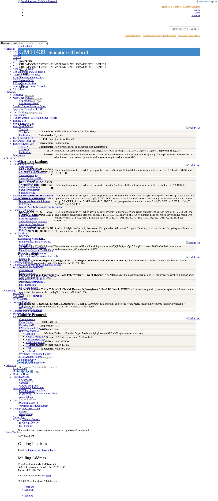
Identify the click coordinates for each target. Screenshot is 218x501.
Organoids (24, 259)
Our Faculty (25, 100)
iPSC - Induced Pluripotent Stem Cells (38, 256)
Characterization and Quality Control (37, 276)
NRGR (16, 51)
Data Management (28, 218)
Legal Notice (25, 423)
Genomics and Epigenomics (33, 253)
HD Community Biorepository (28, 77)
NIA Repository (34, 345)
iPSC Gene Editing (28, 287)
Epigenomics (19, 115)
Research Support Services (32, 172)
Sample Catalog (133, 35)
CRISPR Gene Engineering (33, 247)
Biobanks (30, 333)
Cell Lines (18, 296)
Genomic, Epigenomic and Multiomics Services (37, 264)
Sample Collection (28, 215)
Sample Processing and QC (33, 221)
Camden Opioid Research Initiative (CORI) (35, 117)
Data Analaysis (26, 230)
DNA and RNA (21, 299)
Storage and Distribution (31, 224)
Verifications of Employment (33, 405)
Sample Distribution (29, 184)
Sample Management (29, 187)
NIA (15, 60)
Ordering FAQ (26, 325)
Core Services (26, 166)
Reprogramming (27, 273)
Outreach (23, 382)
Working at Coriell (28, 403)
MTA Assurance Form (30, 356)
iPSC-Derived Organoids (32, 282)
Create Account (27, 319)
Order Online (26, 322)
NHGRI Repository (35, 339)
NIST (28, 348)
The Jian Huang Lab (23, 123)
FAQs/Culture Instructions (32, 328)
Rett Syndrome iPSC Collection (29, 71)
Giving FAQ (25, 414)
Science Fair (25, 379)
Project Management (29, 169)
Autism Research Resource (26, 74)
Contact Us (18, 417)
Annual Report (26, 397)
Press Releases (26, 391)
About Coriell (20, 368)
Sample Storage (27, 192)
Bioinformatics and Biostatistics (35, 241)
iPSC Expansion (27, 284)
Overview (18, 94)
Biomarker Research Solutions (34, 201)
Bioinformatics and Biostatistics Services (33, 195)
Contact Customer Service (32, 362)
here (48, 475)
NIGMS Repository (35, 336)
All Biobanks (19, 89)
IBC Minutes (25, 426)
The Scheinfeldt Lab (23, 138)
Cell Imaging (25, 244)
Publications (25, 135)
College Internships (29, 385)
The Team (24, 132)
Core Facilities (169, 35)
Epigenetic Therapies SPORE (28, 109)
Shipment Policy (27, 359)
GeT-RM (30, 351)
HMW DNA (25, 307)
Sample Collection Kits (30, 178)
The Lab (23, 129)
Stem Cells (18, 293)
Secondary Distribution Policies (35, 354)
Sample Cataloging (28, 175)
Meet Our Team (21, 371)
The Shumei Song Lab (24, 140)
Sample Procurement (29, 189)
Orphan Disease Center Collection (30, 86)
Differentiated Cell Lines (31, 279)
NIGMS (17, 54)
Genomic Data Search (189, 35)
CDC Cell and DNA (23, 80)
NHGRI (17, 63)
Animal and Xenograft (30, 238)
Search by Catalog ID (24, 313)
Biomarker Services (29, 227)
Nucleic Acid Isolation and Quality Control (40, 207)
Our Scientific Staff (29, 103)
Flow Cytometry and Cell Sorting (36, 250)
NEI (15, 66)
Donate (22, 411)
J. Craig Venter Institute (24, 83)
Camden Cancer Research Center (29, 106)
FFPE (22, 305)
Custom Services (151, 35)
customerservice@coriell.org (40, 450)
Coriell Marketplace (23, 261)
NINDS (17, 57)
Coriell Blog (25, 394)
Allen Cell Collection (23, 69)
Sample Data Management (32, 181)
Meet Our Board (21, 374)
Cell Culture (25, 204)
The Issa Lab (19, 120)
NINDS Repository (35, 342)
